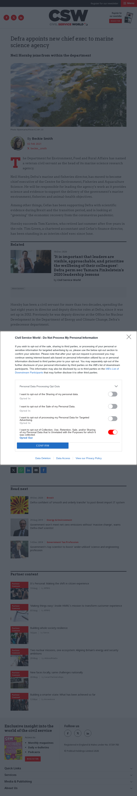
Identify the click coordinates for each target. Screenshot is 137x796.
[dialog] (68, 398)
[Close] (130, 338)
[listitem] (68, 386)
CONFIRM (42, 445)
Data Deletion (43, 458)
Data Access (63, 458)
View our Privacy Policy (89, 458)
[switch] (112, 394)
